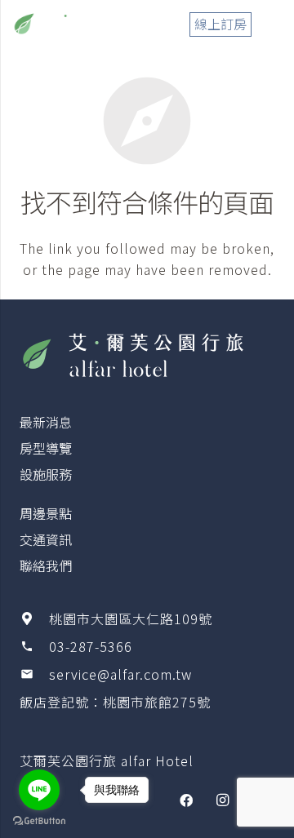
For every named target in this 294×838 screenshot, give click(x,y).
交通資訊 (46, 539)
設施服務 (46, 474)
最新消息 (46, 422)
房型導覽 (46, 448)
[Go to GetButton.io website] (39, 821)
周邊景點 (46, 513)
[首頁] (147, 353)
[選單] (273, 24)
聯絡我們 (46, 565)
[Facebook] (186, 800)
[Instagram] (222, 800)
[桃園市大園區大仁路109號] (34, 618)
